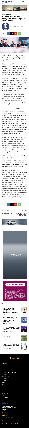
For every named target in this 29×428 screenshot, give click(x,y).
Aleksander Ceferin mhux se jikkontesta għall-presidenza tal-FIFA (11, 328)
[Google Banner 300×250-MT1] (15, 291)
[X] (12, 33)
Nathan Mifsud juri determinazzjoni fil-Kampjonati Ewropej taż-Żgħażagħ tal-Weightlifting (10, 310)
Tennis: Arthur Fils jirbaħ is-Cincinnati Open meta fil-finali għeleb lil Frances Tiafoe (11, 346)
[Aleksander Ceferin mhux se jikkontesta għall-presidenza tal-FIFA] (24, 329)
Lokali (3, 14)
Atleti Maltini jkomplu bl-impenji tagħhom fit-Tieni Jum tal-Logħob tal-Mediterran (10, 319)
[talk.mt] (6, 26)
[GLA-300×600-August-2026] (15, 255)
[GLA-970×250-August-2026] (14, 222)
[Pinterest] (15, 33)
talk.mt (14, 26)
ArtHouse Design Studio (12, 424)
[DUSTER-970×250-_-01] (14, 8)
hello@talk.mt (5, 415)
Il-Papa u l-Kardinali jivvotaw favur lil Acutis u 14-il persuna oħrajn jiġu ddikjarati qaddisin (21, 213)
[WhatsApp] (19, 33)
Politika (8, 14)
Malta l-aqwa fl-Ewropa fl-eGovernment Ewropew (7, 212)
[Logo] (6, 403)
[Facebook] (8, 33)
